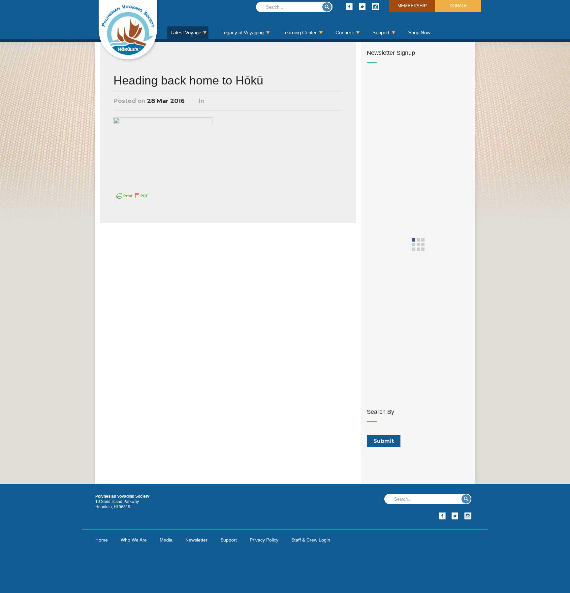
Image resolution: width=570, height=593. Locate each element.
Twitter (362, 6)
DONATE (458, 5)
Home (101, 540)
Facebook (349, 6)
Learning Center (299, 32)
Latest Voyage (186, 32)
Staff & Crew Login (310, 540)
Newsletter (196, 540)
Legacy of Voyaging (242, 32)
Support (380, 32)
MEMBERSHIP (412, 5)
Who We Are (134, 540)
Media (166, 540)
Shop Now (419, 32)
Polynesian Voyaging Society (128, 29)
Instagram (375, 6)
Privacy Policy (264, 540)
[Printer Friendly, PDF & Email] (131, 195)
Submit (327, 7)
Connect (344, 32)
